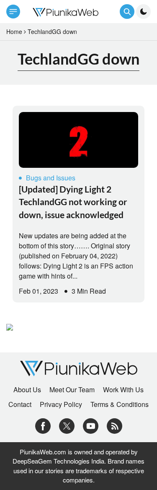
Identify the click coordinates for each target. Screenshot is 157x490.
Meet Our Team (72, 390)
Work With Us (123, 390)
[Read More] (78, 140)
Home (14, 31)
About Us (27, 390)
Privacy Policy (61, 404)
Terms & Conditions (119, 404)
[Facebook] (43, 425)
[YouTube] (90, 425)
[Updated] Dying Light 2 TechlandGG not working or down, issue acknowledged (73, 202)
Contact (19, 404)
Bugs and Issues (50, 177)
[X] (67, 425)
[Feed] (114, 425)
